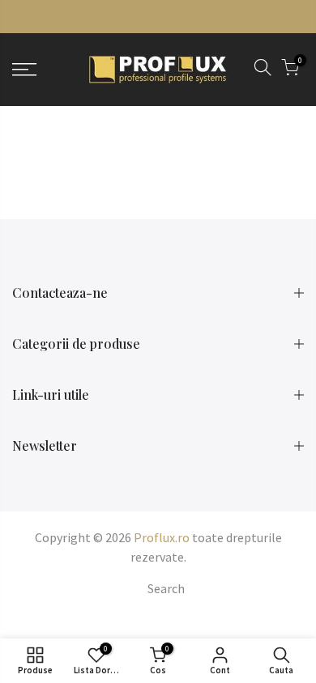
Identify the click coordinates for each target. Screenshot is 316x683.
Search (166, 588)
